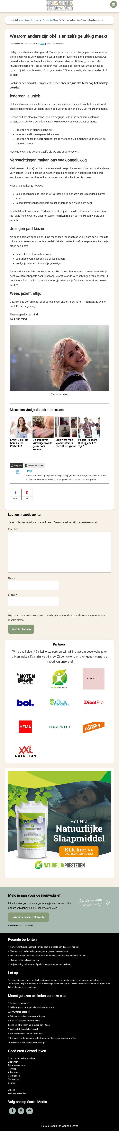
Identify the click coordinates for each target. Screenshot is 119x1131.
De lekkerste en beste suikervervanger (28, 1042)
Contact (11, 1083)
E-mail (12, 594)
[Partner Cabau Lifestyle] (94, 679)
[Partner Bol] (25, 703)
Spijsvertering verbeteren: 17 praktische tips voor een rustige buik (40, 964)
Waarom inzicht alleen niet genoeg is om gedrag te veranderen (39, 951)
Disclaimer (13, 1062)
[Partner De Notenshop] (25, 679)
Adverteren (13, 1072)
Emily (29, 470)
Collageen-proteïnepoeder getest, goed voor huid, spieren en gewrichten (43, 1038)
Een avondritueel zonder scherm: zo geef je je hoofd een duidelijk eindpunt (44, 947)
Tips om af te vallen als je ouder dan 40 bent (30, 1025)
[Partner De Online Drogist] (59, 703)
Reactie (13, 529)
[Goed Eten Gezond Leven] (59, 5)
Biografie (17, 465)
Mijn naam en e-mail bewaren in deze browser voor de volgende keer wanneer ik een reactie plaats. (56, 618)
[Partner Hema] (25, 727)
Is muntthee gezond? (20, 1012)
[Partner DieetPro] (94, 703)
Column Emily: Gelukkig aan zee (24, 960)
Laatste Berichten (35, 465)
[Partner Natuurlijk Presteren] (59, 679)
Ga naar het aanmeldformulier (29, 917)
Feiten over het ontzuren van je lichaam (28, 1016)
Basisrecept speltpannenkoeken (25, 1020)
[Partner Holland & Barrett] (59, 727)
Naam (12, 578)
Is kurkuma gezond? (19, 1003)
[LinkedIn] (17, 472)
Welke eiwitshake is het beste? (24, 1029)
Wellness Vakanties (17, 1093)
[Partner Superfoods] (94, 727)
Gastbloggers (14, 1076)
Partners (12, 1069)
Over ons (12, 1058)
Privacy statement (16, 1065)
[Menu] (113, 4)
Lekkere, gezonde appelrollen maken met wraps (32, 1007)
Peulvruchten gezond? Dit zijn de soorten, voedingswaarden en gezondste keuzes (47, 955)
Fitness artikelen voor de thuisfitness (27, 1034)
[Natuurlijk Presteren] (59, 872)
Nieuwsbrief (13, 1079)
